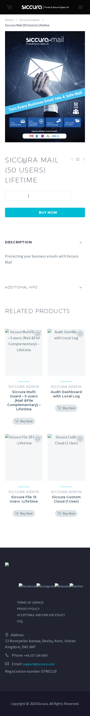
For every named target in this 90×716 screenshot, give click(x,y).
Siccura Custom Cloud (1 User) (66, 499)
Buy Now (45, 212)
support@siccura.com (38, 664)
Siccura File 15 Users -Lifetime (24, 499)
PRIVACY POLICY (28, 609)
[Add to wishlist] (38, 334)
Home (9, 20)
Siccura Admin (29, 20)
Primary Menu (80, 7)
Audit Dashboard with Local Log (66, 394)
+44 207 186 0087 (36, 655)
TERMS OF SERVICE (30, 602)
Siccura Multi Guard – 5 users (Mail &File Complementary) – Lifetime (24, 401)
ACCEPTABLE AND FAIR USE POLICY (41, 615)
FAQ (20, 621)
